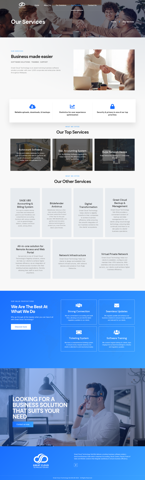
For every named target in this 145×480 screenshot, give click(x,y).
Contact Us (92, 5)
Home (37, 5)
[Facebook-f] (76, 465)
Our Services (76, 5)
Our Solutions (61, 5)
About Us (47, 5)
